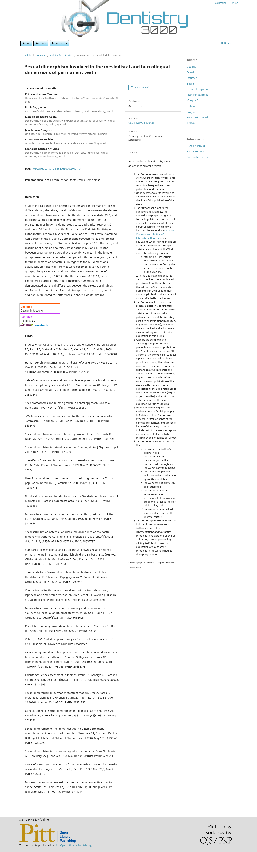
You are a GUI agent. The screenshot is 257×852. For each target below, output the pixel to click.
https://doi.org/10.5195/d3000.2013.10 (56, 168)
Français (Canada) (198, 95)
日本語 (191, 123)
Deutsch (192, 78)
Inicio (28, 55)
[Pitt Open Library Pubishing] (47, 841)
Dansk (191, 72)
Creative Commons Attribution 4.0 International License (155, 234)
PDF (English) (141, 87)
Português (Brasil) (198, 117)
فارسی (191, 112)
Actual (26, 43)
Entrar (234, 3)
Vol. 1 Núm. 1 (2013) (61, 55)
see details (41, 325)
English (191, 83)
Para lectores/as (196, 145)
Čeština (191, 66)
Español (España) (198, 89)
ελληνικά (192, 100)
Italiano (191, 106)
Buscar (228, 43)
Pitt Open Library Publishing (73, 845)
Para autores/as (196, 151)
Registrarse (220, 3)
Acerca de (58, 43)
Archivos (41, 43)
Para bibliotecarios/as (199, 157)
